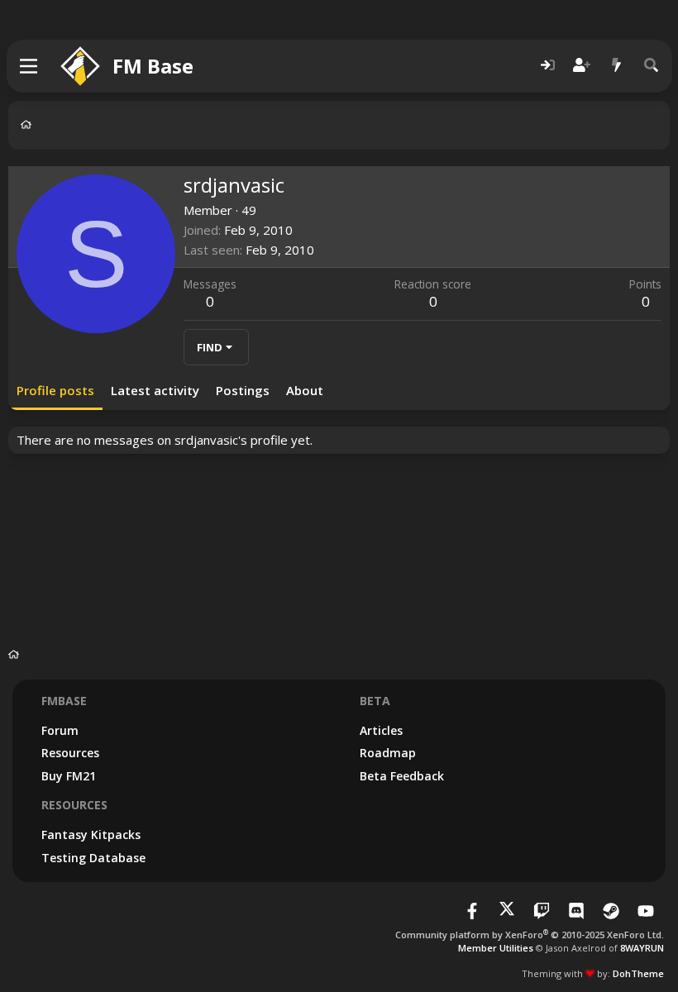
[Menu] (29, 66)
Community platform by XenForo (529, 934)
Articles (381, 730)
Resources (70, 753)
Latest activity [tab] (155, 390)
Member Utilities (495, 948)
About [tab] (304, 390)
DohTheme (638, 973)
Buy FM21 (68, 776)
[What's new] (616, 66)
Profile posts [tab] (55, 390)
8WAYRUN (642, 948)
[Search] (651, 66)
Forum (60, 730)
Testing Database (93, 858)
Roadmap (388, 753)
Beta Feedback (402, 776)
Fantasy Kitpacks (91, 834)
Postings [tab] (243, 390)
